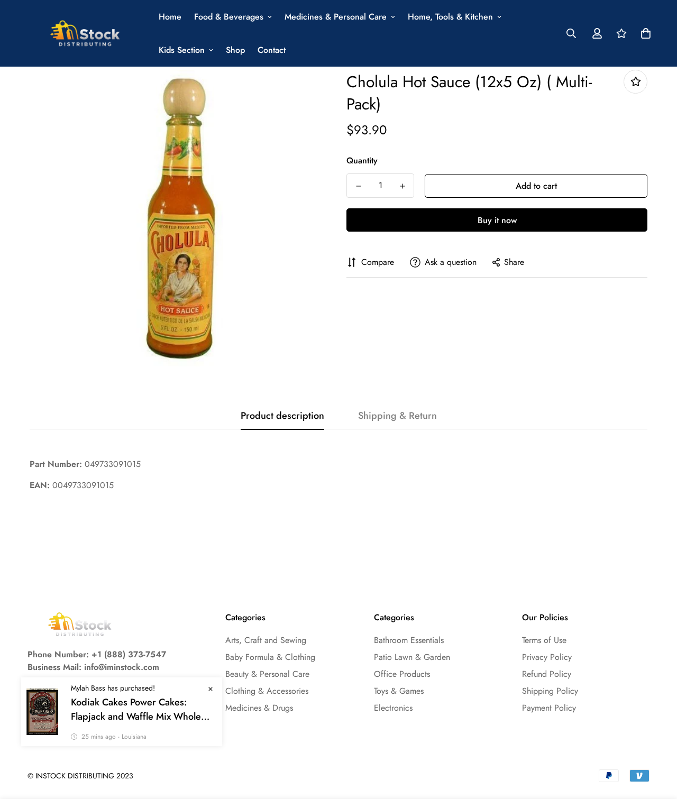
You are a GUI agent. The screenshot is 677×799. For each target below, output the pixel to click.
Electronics (393, 708)
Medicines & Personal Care (336, 17)
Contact (272, 50)
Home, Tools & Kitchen (450, 17)
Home (170, 17)
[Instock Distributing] (86, 33)
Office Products (402, 674)
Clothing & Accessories (266, 691)
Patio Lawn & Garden (412, 657)
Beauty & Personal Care (267, 674)
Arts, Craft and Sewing (265, 640)
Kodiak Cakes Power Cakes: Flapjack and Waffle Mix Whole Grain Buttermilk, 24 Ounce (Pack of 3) (142, 709)
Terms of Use (544, 640)
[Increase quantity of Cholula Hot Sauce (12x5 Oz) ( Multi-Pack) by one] (402, 186)
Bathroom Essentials (409, 640)
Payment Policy (549, 708)
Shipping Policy (550, 691)
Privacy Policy (547, 657)
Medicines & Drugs (259, 708)
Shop (235, 50)
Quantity (362, 160)
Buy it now (497, 220)
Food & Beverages (228, 17)
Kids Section (182, 50)
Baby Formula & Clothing (270, 657)
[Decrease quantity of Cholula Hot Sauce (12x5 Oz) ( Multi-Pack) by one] (358, 186)
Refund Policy (546, 674)
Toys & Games (399, 691)
